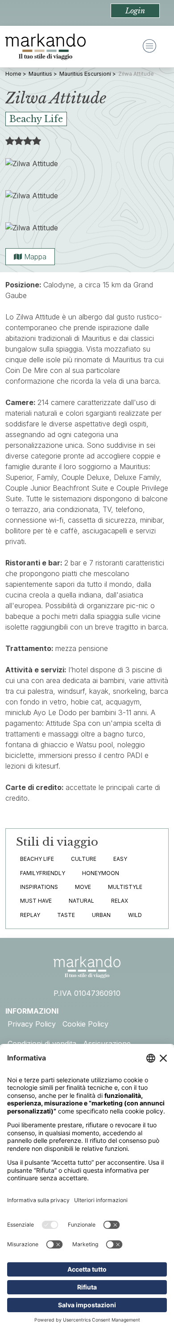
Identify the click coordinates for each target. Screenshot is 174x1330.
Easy (120, 858)
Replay (30, 915)
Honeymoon (100, 873)
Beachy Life (37, 858)
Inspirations (39, 887)
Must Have (36, 900)
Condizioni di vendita (42, 1043)
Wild (135, 915)
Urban (101, 915)
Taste (66, 915)
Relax (119, 900)
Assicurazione (107, 1043)
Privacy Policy (32, 1023)
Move (83, 887)
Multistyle (125, 887)
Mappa (34, 256)
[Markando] (45, 46)
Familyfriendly (42, 873)
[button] (135, 11)
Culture (83, 858)
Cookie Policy (85, 1023)
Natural (81, 900)
